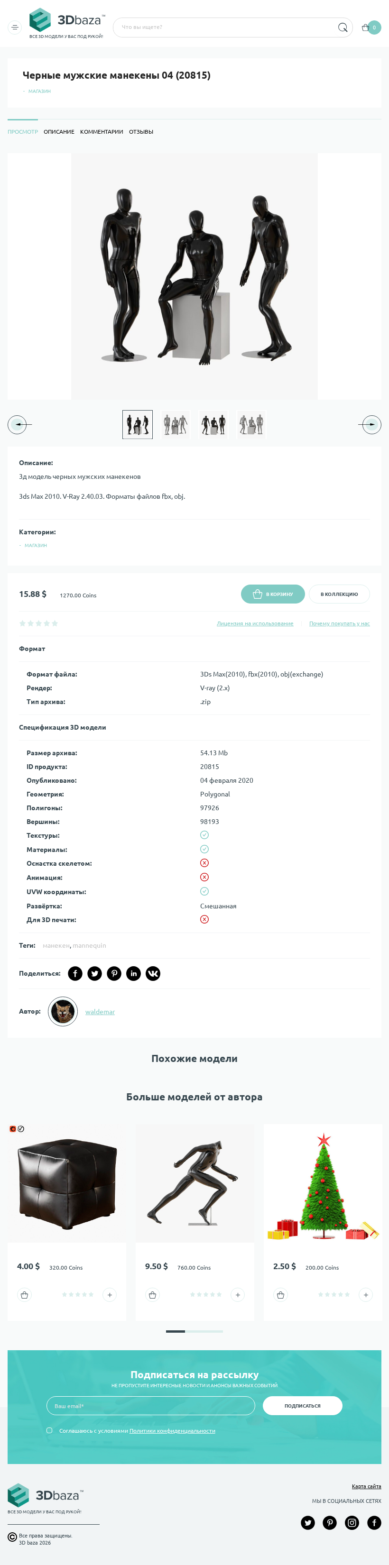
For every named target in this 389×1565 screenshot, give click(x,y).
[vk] (153, 973)
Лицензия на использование (255, 623)
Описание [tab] (59, 131)
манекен (56, 945)
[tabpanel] (194, 595)
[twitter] (94, 973)
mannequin (89, 945)
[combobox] (222, 27)
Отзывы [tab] (141, 131)
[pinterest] (114, 973)
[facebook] (75, 973)
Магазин (39, 91)
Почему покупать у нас (339, 623)
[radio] (22, 623)
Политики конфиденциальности (172, 1431)
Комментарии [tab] (101, 131)
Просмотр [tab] (23, 131)
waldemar (100, 1012)
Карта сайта (366, 1486)
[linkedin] (133, 973)
